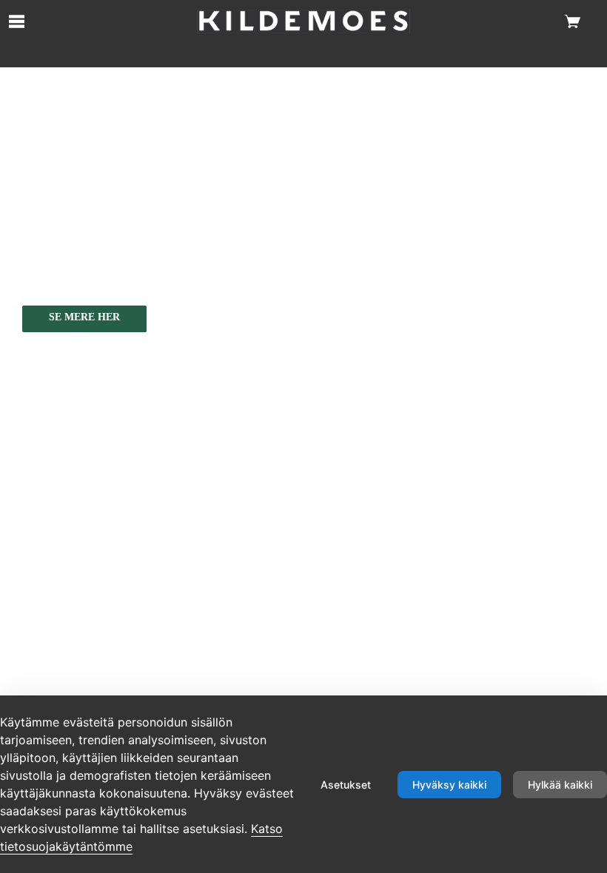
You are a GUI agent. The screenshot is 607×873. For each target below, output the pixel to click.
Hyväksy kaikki (449, 784)
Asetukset (346, 784)
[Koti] (303, 21)
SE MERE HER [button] (84, 317)
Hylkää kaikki (560, 784)
